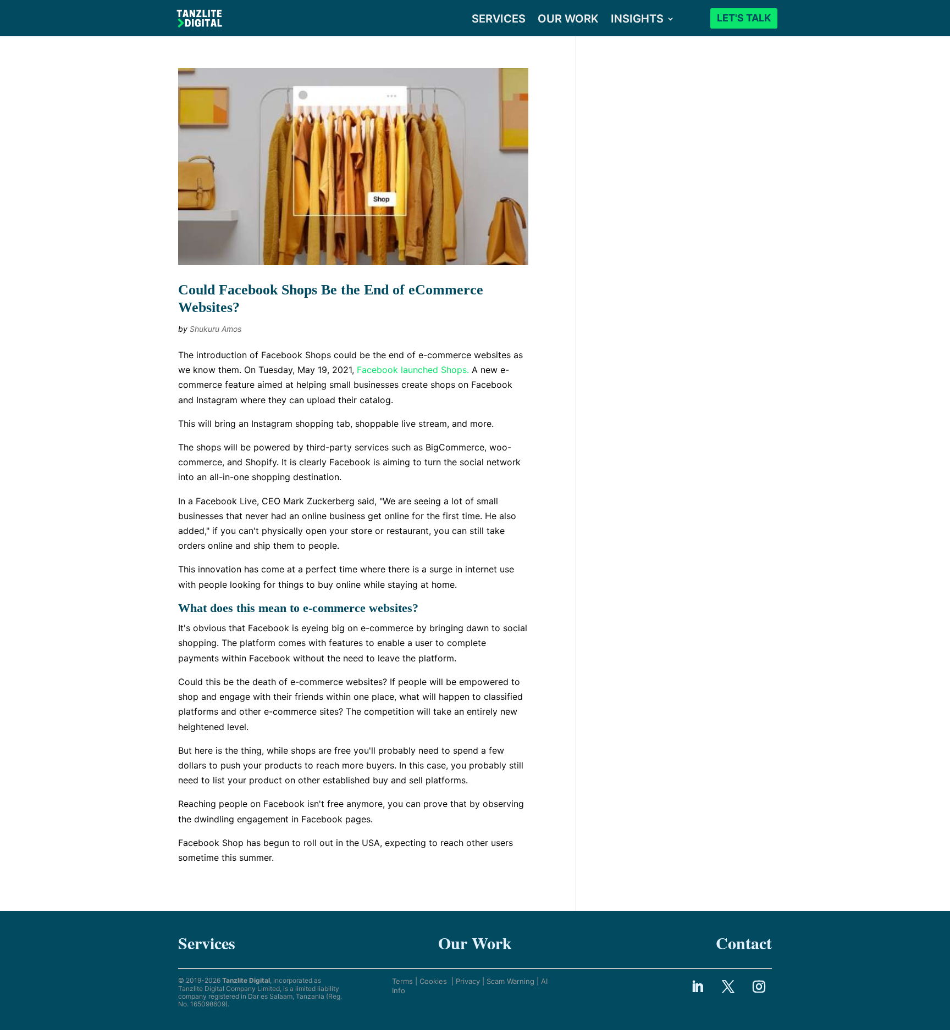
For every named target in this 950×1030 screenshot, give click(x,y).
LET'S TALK (744, 18)
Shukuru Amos (215, 328)
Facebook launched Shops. (413, 369)
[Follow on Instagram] (759, 986)
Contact (744, 943)
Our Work (475, 943)
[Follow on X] (728, 986)
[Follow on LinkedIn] (697, 986)
